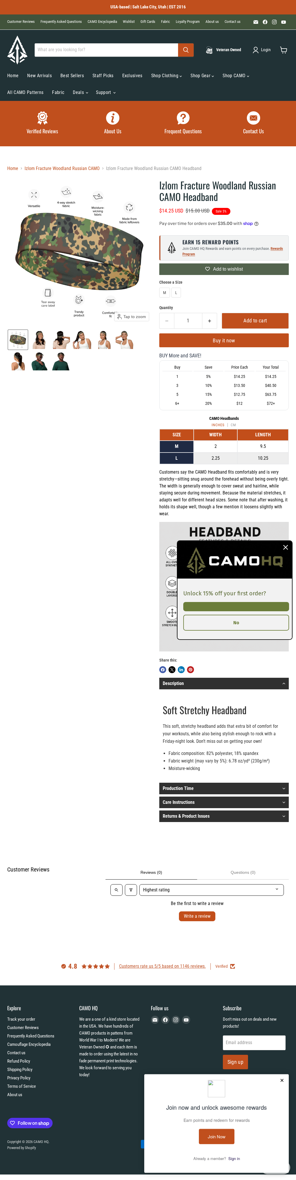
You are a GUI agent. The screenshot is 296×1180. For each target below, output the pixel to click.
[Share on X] (172, 669)
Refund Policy (18, 1061)
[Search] (186, 50)
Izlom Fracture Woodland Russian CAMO (62, 168)
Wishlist (129, 22)
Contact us (232, 22)
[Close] (286, 547)
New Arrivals (39, 75)
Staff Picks (103, 75)
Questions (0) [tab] (243, 872)
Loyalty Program (188, 22)
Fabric (165, 22)
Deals (79, 92)
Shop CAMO (235, 75)
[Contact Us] (254, 123)
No (236, 622)
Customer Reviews (21, 22)
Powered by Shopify (21, 1148)
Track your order (21, 1019)
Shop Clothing (165, 75)
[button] (263, 50)
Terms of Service (21, 1086)
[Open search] (116, 890)
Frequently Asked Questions (61, 22)
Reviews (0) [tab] (151, 872)
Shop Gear (201, 75)
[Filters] (131, 890)
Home (12, 75)
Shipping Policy (19, 1069)
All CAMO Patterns (25, 92)
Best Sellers (72, 75)
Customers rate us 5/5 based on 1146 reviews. (162, 966)
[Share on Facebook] (162, 669)
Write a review (197, 916)
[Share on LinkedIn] (181, 669)
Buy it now (224, 340)
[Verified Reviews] (42, 123)
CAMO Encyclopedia (102, 22)
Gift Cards (147, 22)
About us (212, 22)
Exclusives (132, 75)
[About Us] (113, 123)
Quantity (166, 307)
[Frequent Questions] (183, 123)
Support (104, 92)
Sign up (235, 1062)
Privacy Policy (18, 1078)
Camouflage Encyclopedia (29, 1044)
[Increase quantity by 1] (209, 321)
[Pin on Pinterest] (190, 669)
